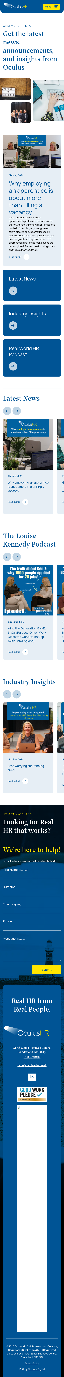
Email (12, 904)
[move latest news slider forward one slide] (17, 411)
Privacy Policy (32, 1363)
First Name (15, 870)
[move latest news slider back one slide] (7, 411)
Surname (9, 887)
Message (14, 939)
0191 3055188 (32, 1057)
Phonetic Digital (36, 1369)
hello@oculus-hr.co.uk (32, 1065)
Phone (7, 921)
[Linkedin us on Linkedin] (32, 1077)
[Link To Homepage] (15, 6)
